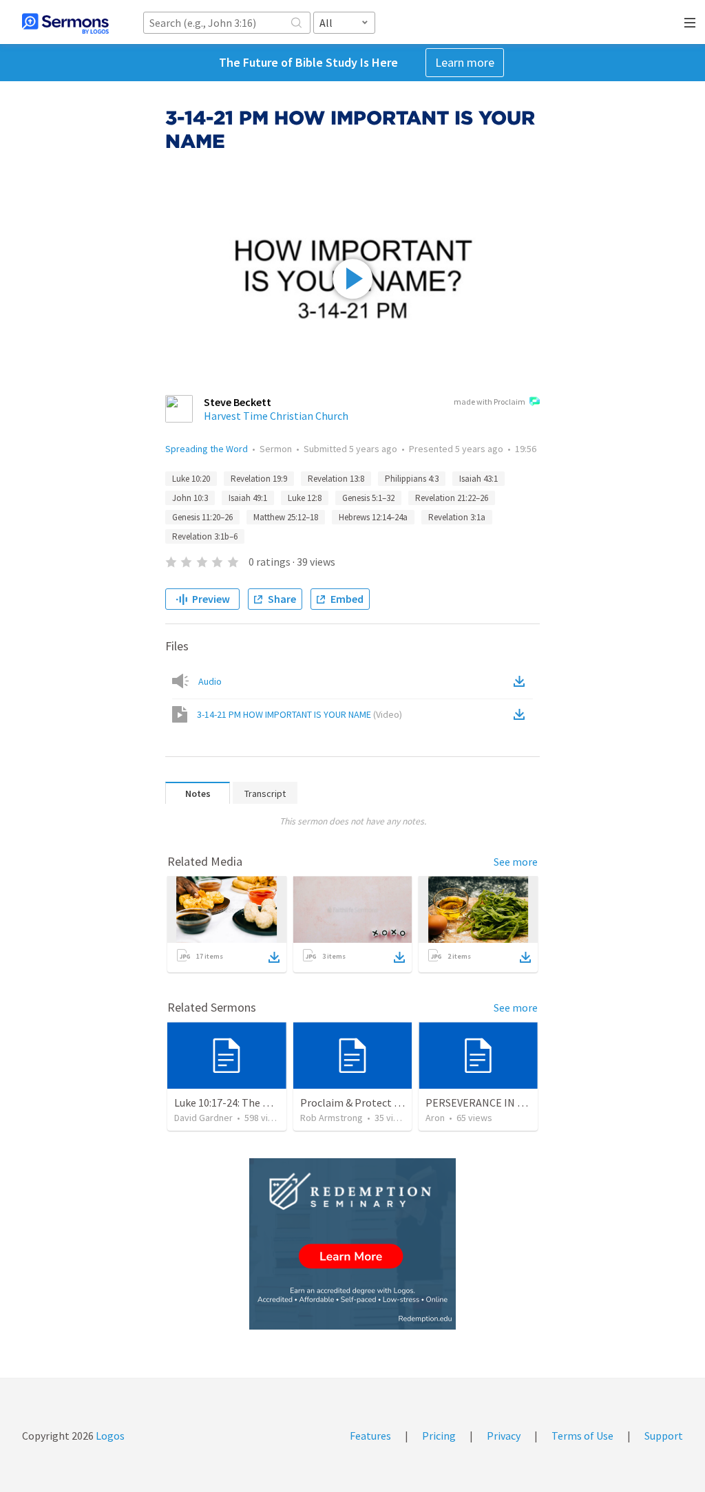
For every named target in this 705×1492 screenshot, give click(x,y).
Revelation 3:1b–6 (205, 536)
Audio (210, 681)
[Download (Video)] (522, 714)
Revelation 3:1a (456, 517)
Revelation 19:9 (259, 478)
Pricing (439, 1435)
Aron (435, 1117)
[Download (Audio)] (522, 681)
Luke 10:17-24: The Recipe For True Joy (264, 1102)
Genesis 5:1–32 (368, 498)
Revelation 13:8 (336, 478)
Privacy (503, 1435)
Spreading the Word (206, 449)
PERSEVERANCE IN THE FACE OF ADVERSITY (529, 1102)
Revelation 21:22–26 (451, 498)
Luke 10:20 (191, 478)
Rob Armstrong (331, 1117)
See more (516, 861)
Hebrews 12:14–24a (373, 517)
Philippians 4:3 (412, 478)
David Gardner (203, 1117)
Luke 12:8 (305, 498)
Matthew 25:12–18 (285, 517)
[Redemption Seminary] (352, 1244)
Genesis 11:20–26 (202, 517)
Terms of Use (582, 1435)
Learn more (464, 62)
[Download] (274, 957)
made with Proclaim (489, 401)
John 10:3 (190, 498)
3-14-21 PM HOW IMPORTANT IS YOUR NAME (299, 714)
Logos (109, 1435)
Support (663, 1435)
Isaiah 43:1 (478, 478)
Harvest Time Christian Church (276, 416)
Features (370, 1435)
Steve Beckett (237, 402)
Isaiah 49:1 (248, 498)
